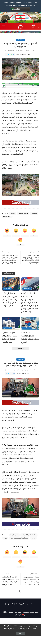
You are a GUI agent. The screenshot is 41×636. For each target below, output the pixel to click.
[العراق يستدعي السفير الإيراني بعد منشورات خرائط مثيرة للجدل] (11, 323)
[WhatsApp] (11, 54)
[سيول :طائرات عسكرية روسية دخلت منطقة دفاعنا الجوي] (30, 323)
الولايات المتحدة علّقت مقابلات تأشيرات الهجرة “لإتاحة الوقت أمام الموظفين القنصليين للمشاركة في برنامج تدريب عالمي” (30, 302)
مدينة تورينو (7, 216)
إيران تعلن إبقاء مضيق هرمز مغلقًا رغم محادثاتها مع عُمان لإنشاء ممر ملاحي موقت (10, 299)
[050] (20, 85)
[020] (20, 203)
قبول (20, 633)
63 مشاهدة (33, 50)
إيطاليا (13, 213)
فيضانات (34, 213)
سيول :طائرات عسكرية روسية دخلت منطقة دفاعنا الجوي (30, 337)
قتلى (5, 538)
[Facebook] (6, 54)
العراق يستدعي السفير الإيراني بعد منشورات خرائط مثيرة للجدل (10, 337)
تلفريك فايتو (14, 535)
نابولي (34, 538)
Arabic (17, 9)
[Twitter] (8, 54)
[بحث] (37, 26)
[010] (20, 524)
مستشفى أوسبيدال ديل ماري (19, 538)
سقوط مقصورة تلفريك (29, 535)
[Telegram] (14, 54)
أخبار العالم (20, 40)
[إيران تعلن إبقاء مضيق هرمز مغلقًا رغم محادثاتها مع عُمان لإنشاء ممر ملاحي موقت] (11, 284)
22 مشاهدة (33, 370)
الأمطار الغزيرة (23, 213)
